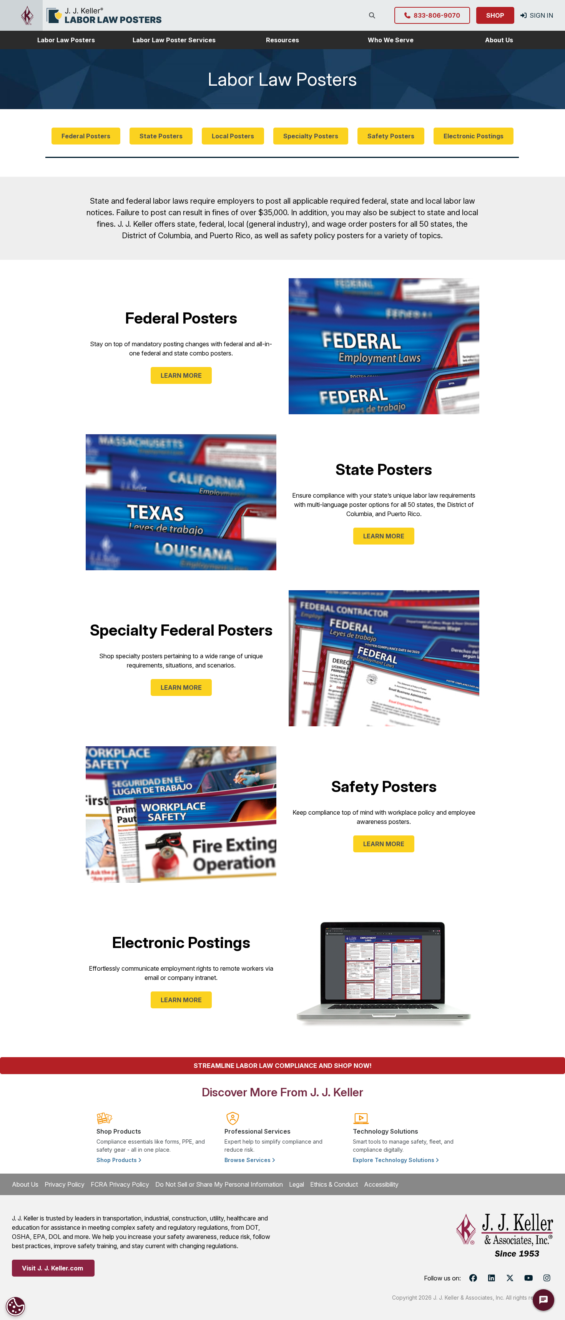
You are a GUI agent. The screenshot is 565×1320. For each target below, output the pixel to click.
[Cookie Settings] (15, 1306)
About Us (25, 1184)
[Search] (373, 15)
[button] (66, 40)
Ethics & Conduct (334, 1184)
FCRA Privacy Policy (120, 1184)
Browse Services (248, 1160)
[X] (510, 1278)
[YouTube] (528, 1278)
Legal (296, 1184)
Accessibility (381, 1184)
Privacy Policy (65, 1184)
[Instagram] (547, 1278)
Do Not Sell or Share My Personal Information (219, 1184)
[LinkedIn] (491, 1278)
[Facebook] (473, 1278)
